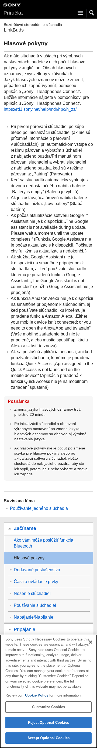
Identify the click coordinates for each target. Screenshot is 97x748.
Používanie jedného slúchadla (39, 508)
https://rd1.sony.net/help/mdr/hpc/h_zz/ (40, 109)
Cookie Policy (37, 695)
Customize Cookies (48, 707)
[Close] (90, 642)
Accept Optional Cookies (48, 738)
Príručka (13, 13)
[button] (92, 13)
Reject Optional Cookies (48, 723)
